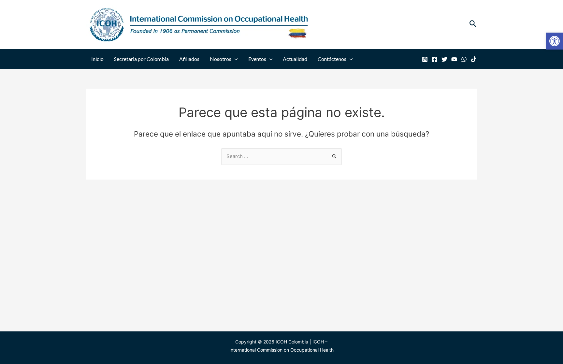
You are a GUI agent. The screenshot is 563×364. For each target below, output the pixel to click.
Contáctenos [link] (332, 59)
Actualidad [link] (295, 59)
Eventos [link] (257, 59)
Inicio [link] (97, 59)
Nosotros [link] (220, 59)
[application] (234, 59)
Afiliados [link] (189, 59)
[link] (554, 41)
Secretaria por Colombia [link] (141, 59)
